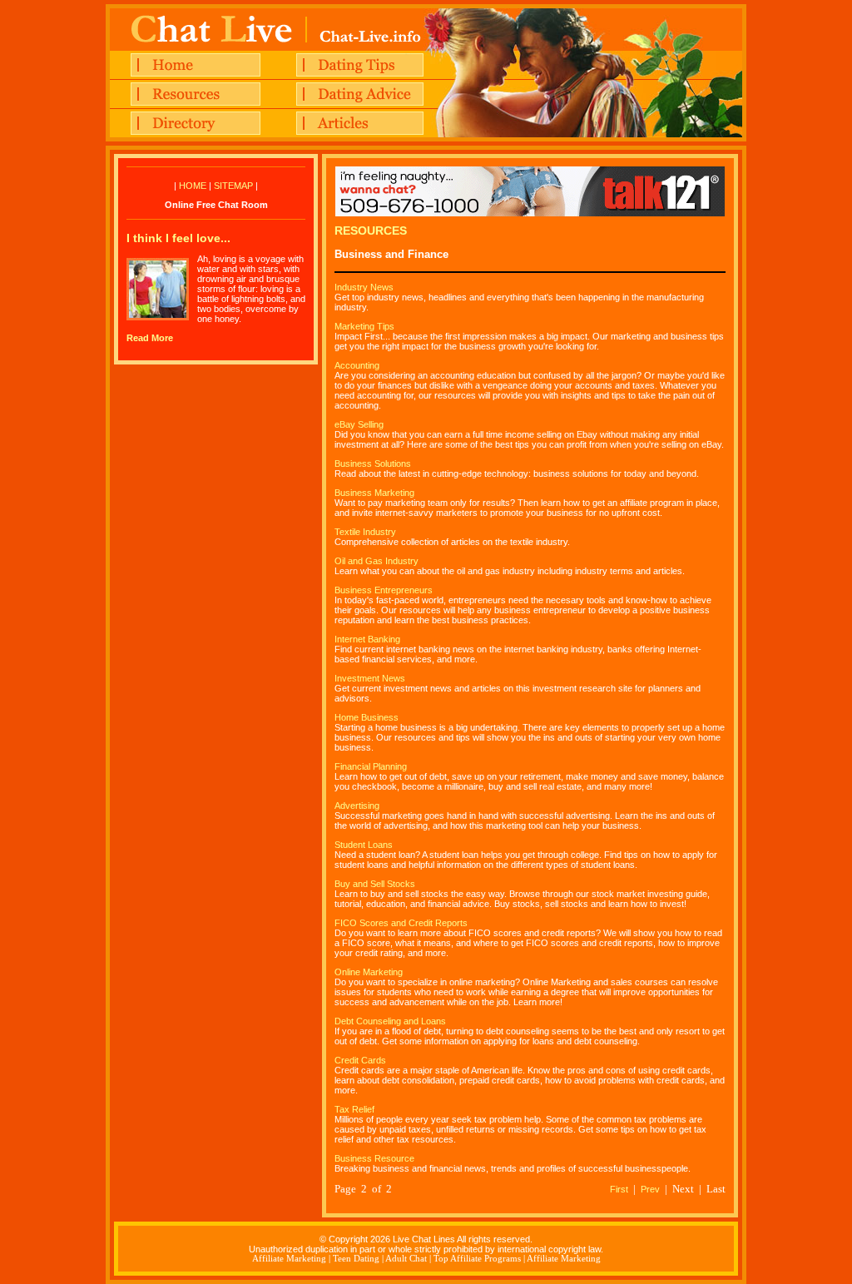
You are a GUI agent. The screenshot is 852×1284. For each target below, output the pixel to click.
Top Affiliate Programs (477, 1258)
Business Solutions (372, 463)
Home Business (366, 717)
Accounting (356, 365)
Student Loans (363, 845)
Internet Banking (367, 639)
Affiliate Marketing (289, 1258)
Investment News (369, 678)
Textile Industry (365, 532)
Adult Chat (406, 1258)
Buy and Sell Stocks (374, 884)
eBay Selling (359, 424)
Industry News (364, 287)
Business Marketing (374, 493)
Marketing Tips (364, 326)
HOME (192, 186)
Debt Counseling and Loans (390, 1021)
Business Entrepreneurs (383, 590)
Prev (650, 1189)
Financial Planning (370, 766)
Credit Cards (360, 1060)
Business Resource (374, 1158)
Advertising (356, 806)
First (619, 1189)
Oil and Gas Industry (376, 561)
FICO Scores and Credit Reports (401, 923)
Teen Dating (356, 1258)
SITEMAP (233, 186)
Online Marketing (368, 972)
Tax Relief (354, 1109)
